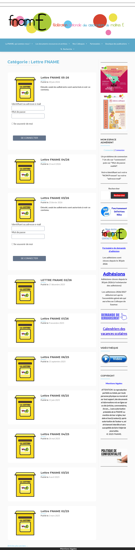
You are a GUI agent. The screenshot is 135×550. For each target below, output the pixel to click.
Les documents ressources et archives (51, 44)
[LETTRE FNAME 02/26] (25, 291)
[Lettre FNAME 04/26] (25, 171)
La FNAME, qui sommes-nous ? (17, 44)
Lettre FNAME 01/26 (55, 318)
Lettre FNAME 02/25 (55, 511)
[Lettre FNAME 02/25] (25, 522)
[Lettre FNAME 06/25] (25, 368)
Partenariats (95, 44)
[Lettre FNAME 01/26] (25, 330)
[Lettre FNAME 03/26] (25, 209)
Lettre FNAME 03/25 (55, 472)
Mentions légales (68, 548)
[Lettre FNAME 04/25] (25, 445)
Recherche (67, 49)
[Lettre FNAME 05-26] (25, 89)
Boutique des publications (116, 44)
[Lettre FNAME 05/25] (25, 407)
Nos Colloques (79, 44)
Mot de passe (18, 111)
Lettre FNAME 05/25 (55, 395)
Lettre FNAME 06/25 (55, 357)
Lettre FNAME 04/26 (55, 159)
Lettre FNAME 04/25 (55, 434)
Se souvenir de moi (23, 123)
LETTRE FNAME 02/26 (56, 280)
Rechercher (114, 188)
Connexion (108, 150)
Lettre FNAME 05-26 (55, 77)
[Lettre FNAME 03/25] (25, 484)
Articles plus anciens (18, 545)
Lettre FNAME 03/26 (55, 198)
